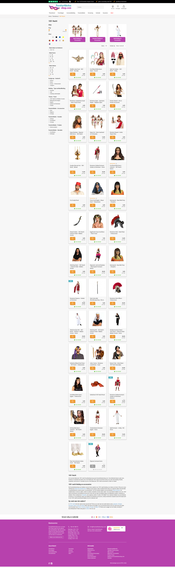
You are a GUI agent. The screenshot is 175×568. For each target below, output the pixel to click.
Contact (89, 551)
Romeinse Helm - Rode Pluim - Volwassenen (117, 232)
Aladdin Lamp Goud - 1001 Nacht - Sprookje (76, 70)
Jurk (51, 92)
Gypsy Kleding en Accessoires (77, 39)
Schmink (98, 13)
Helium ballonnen (92, 558)
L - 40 (51, 72)
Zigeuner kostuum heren (96, 461)
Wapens (52, 112)
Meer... (50, 62)
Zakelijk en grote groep (113, 550)
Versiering (90, 13)
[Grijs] (53, 37)
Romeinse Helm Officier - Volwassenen (116, 299)
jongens (88, 507)
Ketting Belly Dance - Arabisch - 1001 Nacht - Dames (76, 429)
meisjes (92, 507)
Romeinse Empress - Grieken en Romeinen (77, 299)
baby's (97, 507)
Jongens (52, 85)
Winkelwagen (123, 8)
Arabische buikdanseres (80, 488)
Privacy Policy (111, 555)
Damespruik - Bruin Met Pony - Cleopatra (117, 266)
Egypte (51, 102)
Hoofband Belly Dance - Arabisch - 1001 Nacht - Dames (116, 167)
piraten (83, 505)
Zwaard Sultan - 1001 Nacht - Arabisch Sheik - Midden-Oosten (77, 233)
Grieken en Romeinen (55, 103)
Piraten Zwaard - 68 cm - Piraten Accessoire (116, 101)
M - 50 (51, 56)
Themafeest (52, 13)
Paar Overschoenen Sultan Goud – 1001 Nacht (76, 462)
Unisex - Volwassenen (55, 83)
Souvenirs (105, 13)
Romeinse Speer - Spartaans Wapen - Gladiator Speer (97, 101)
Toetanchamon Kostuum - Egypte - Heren (96, 428)
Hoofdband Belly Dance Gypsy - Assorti (96, 70)
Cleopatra (84, 495)
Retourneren (90, 555)
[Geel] (63, 37)
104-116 (52, 50)
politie (78, 505)
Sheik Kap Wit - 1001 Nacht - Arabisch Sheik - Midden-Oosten (97, 331)
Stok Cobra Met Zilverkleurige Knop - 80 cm (97, 299)
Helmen (52, 118)
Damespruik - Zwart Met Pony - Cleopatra (117, 201)
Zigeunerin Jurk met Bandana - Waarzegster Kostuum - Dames (97, 266)
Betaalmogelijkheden (113, 548)
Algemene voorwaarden (113, 553)
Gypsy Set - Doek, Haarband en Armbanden (97, 133)
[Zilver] (60, 41)
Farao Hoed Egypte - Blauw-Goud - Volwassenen (97, 201)
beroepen (71, 505)
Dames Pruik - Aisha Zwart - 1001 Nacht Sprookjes (117, 364)
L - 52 (51, 58)
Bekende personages (55, 100)
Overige (52, 113)
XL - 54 (51, 60)
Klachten (110, 558)
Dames (51, 80)
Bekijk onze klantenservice (56, 537)
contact (87, 508)
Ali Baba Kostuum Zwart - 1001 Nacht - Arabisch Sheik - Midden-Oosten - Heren (117, 331)
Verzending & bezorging (93, 553)
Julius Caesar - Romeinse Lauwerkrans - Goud (96, 364)
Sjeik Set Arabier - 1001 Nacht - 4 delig (116, 70)
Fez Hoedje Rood (74, 200)
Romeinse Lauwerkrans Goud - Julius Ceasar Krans (77, 101)
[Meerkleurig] (50, 44)
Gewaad (52, 90)
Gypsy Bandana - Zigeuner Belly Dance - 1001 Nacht (76, 133)
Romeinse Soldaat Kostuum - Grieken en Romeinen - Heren (97, 166)
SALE (112, 13)
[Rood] (53, 41)
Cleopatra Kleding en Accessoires (97, 39)
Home (50, 16)
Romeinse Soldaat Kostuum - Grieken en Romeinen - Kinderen (117, 396)
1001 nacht (72, 504)
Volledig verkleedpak (55, 93)
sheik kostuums (116, 490)
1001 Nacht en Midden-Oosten (57, 99)
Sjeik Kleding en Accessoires (117, 39)
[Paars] (56, 41)
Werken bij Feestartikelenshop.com (116, 556)
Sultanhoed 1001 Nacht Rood (97, 394)
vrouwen (83, 507)
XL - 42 (51, 74)
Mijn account (110, 551)
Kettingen (52, 133)
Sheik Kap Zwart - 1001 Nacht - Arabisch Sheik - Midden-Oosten (77, 266)
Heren (51, 82)
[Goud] (63, 41)
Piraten (51, 105)
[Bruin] (50, 41)
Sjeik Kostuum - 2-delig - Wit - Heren (117, 428)
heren (79, 507)
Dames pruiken (53, 127)
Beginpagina (90, 548)
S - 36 (51, 69)
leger (75, 505)
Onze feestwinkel (92, 556)
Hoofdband (52, 120)
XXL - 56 (52, 61)
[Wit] (50, 37)
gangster (115, 504)
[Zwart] (56, 37)
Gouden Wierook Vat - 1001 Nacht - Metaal (77, 166)
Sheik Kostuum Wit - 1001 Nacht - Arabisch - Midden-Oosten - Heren (77, 331)
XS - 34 (52, 67)
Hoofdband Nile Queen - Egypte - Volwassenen (76, 395)
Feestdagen (61, 13)
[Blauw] (60, 37)
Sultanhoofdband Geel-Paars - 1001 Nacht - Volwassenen (77, 364)
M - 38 (51, 71)
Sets (51, 110)
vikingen (120, 504)
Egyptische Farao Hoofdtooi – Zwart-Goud (97, 232)
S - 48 (51, 55)
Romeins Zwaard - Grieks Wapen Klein (116, 133)
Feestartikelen (81, 13)
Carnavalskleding (71, 13)
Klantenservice (91, 550)
